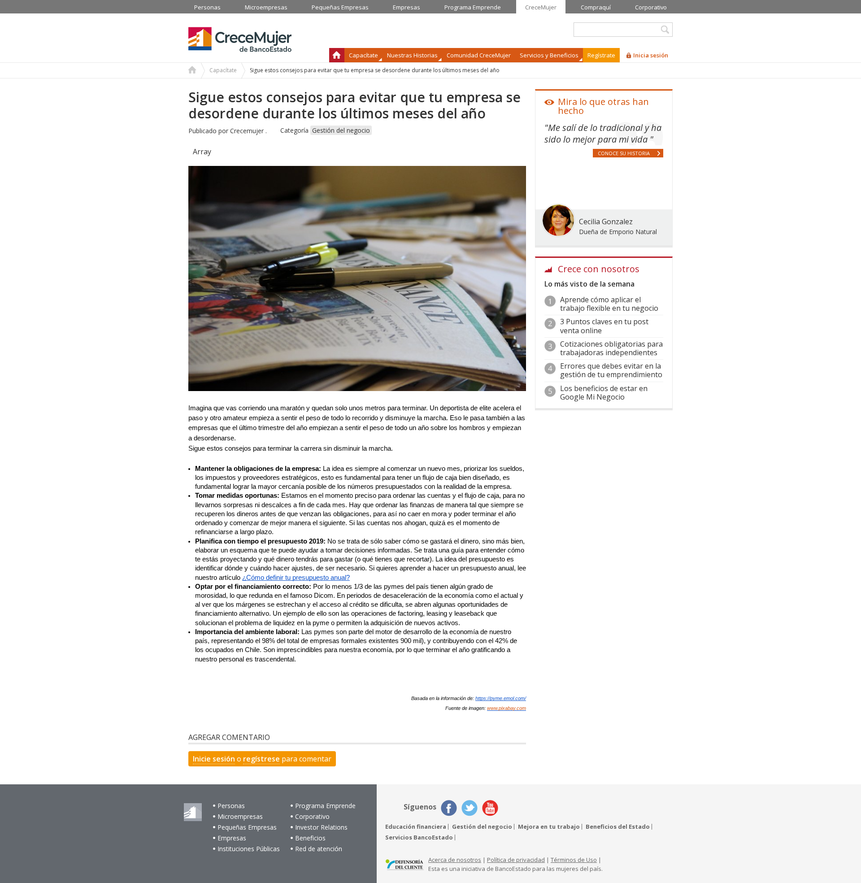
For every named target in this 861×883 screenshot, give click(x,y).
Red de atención (318, 848)
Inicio (336, 55)
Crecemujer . (248, 130)
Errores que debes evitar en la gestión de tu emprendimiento (611, 370)
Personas (231, 805)
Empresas (231, 838)
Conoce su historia (624, 153)
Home (192, 71)
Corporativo (312, 816)
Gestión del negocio (341, 130)
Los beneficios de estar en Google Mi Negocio (604, 392)
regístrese (261, 759)
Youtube (490, 808)
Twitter (469, 808)
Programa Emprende (325, 805)
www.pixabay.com (506, 708)
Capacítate (223, 70)
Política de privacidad (516, 860)
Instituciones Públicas (248, 848)
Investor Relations (321, 827)
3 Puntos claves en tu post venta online (604, 326)
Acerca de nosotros (454, 860)
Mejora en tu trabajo (549, 827)
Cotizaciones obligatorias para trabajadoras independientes (611, 348)
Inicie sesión (214, 759)
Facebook (449, 808)
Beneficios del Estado (618, 827)
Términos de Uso (574, 860)
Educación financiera (415, 827)
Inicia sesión (650, 55)
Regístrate (601, 55)
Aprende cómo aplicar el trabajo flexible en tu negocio (609, 304)
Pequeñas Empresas (247, 827)
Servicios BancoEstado (419, 837)
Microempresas (240, 816)
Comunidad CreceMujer (479, 55)
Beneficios (310, 838)
